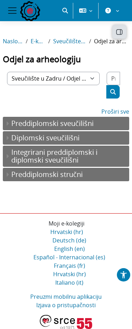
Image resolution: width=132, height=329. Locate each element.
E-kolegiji (38, 41)
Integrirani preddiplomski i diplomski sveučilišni (54, 156)
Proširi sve (115, 111)
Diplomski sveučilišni (45, 138)
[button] (65, 10)
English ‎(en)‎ (69, 249)
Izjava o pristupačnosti (66, 305)
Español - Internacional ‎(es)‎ (69, 257)
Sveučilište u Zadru (70, 41)
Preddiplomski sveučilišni (52, 123)
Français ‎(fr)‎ (69, 266)
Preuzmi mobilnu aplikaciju (66, 296)
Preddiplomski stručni (47, 174)
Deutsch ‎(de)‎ (69, 240)
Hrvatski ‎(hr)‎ (66, 232)
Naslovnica (13, 41)
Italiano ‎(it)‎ (69, 282)
